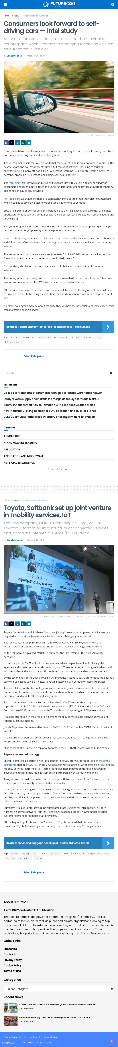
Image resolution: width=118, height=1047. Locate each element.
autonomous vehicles (23, 337)
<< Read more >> (98, 933)
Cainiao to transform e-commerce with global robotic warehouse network (53, 393)
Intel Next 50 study (69, 337)
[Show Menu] (5, 4)
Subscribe (10, 949)
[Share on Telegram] (28, 142)
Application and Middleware (24, 456)
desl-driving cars (47, 337)
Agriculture (12, 436)
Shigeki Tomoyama (98, 853)
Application (12, 449)
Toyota (38, 858)
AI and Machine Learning (20, 443)
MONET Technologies (74, 853)
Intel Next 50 (16, 183)
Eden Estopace (14, 55)
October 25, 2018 (35, 540)
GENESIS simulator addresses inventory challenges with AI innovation (49, 417)
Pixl (50, 1042)
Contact (9, 954)
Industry (15, 16)
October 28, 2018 (35, 55)
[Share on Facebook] (6, 142)
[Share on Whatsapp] (23, 142)
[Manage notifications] (111, 1041)
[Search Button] (112, 4)
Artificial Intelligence (19, 463)
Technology (24, 858)
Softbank (10, 858)
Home (6, 16)
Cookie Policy (13, 965)
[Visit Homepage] (59, 5)
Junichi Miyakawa (49, 853)
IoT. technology (13, 342)
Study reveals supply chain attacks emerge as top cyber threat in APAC (51, 399)
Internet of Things (92, 337)
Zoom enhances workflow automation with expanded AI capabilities (49, 405)
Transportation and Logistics (35, 16)
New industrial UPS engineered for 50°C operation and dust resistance (50, 411)
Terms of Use (12, 971)
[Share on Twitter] (11, 142)
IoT (35, 853)
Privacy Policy (13, 960)
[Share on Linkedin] (17, 142)
